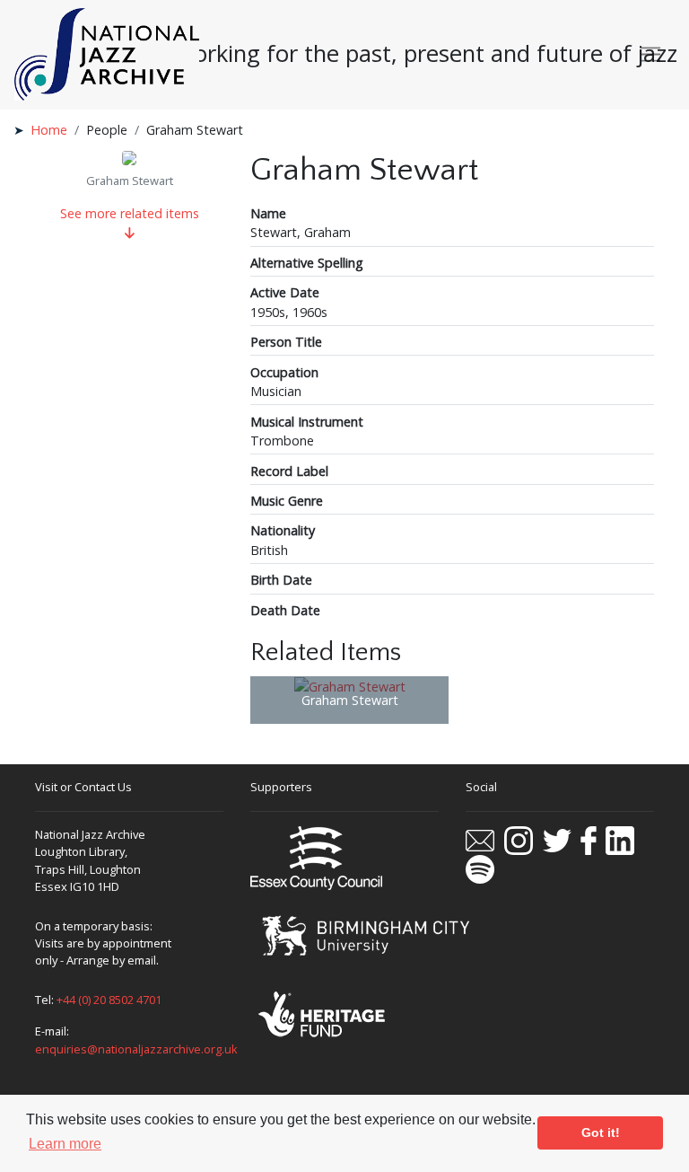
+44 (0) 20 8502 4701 (109, 999)
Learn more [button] (65, 1143)
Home (49, 129)
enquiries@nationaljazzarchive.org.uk (136, 1049)
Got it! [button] (600, 1132)
